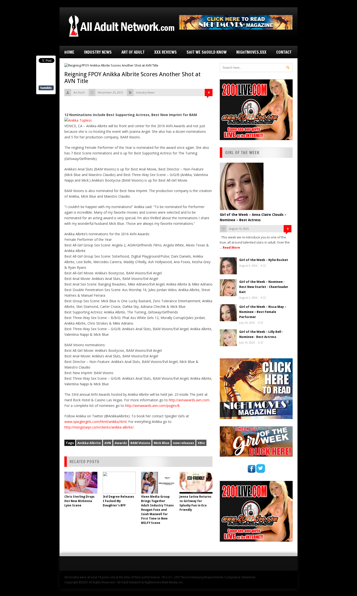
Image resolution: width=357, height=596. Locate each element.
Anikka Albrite (89, 443)
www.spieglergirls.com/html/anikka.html (95, 421)
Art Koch (79, 92)
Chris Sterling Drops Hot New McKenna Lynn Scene (79, 501)
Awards (121, 443)
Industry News (98, 52)
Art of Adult (132, 52)
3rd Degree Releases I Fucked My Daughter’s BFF (118, 501)
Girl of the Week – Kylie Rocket (263, 260)
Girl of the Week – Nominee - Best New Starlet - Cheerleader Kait (263, 287)
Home (69, 52)
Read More (231, 247)
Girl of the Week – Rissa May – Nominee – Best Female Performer (262, 312)
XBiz (201, 443)
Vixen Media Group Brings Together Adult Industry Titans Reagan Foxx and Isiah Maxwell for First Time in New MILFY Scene (157, 510)
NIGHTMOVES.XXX (251, 52)
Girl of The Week (242, 153)
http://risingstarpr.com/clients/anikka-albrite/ (99, 427)
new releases (183, 443)
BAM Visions (140, 443)
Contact (283, 52)
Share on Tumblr (46, 87)
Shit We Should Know (207, 52)
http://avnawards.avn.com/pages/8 (152, 405)
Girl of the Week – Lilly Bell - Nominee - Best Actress (261, 334)
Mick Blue (161, 443)
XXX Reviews (165, 52)
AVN (107, 443)
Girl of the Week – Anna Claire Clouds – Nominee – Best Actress (253, 217)
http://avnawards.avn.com (189, 400)
